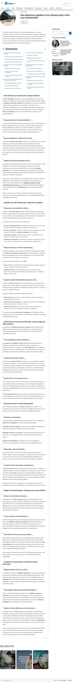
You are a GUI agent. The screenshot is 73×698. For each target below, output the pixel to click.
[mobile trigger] (2, 3)
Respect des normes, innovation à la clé (14, 62)
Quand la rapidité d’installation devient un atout (14, 75)
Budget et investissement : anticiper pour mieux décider (35, 65)
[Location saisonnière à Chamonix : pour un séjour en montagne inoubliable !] (55, 52)
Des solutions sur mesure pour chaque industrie (12, 53)
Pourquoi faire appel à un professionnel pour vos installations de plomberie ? (8, 658)
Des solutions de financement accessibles (36, 73)
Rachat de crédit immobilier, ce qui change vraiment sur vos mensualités (65, 43)
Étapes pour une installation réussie (13, 68)
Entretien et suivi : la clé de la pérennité (35, 52)
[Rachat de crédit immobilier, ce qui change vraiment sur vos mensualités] (55, 44)
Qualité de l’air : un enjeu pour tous (13, 88)
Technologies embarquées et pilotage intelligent (35, 83)
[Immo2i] (10, 3)
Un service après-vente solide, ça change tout (36, 61)
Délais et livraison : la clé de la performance (12, 71)
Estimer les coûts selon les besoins (35, 68)
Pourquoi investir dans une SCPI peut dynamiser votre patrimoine (24, 658)
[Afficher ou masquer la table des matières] (32, 49)
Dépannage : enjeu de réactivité (34, 58)
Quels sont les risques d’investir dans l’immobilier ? (41, 658)
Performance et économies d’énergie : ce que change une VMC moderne (13, 79)
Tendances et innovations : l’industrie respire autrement (36, 77)
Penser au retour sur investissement (35, 71)
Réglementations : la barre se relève (35, 80)
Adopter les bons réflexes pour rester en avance (36, 87)
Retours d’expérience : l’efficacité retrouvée (14, 59)
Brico (24, 22)
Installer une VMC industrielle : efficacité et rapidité (13, 65)
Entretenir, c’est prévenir (33, 55)
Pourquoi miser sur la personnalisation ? (14, 56)
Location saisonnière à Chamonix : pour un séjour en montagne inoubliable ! (66, 52)
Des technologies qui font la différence (14, 83)
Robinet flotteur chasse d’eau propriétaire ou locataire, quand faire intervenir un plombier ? (62, 67)
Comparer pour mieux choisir (12, 85)
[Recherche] (65, 3)
